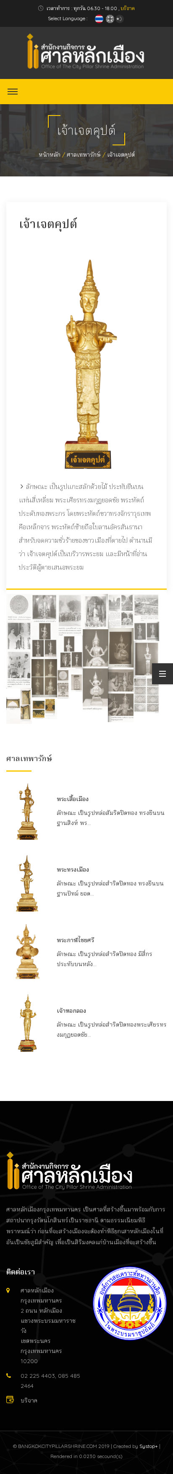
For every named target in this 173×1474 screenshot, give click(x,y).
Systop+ (148, 1446)
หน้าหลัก (49, 154)
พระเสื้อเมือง (73, 799)
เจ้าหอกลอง (71, 1010)
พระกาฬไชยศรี (75, 940)
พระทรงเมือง (73, 869)
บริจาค (128, 8)
